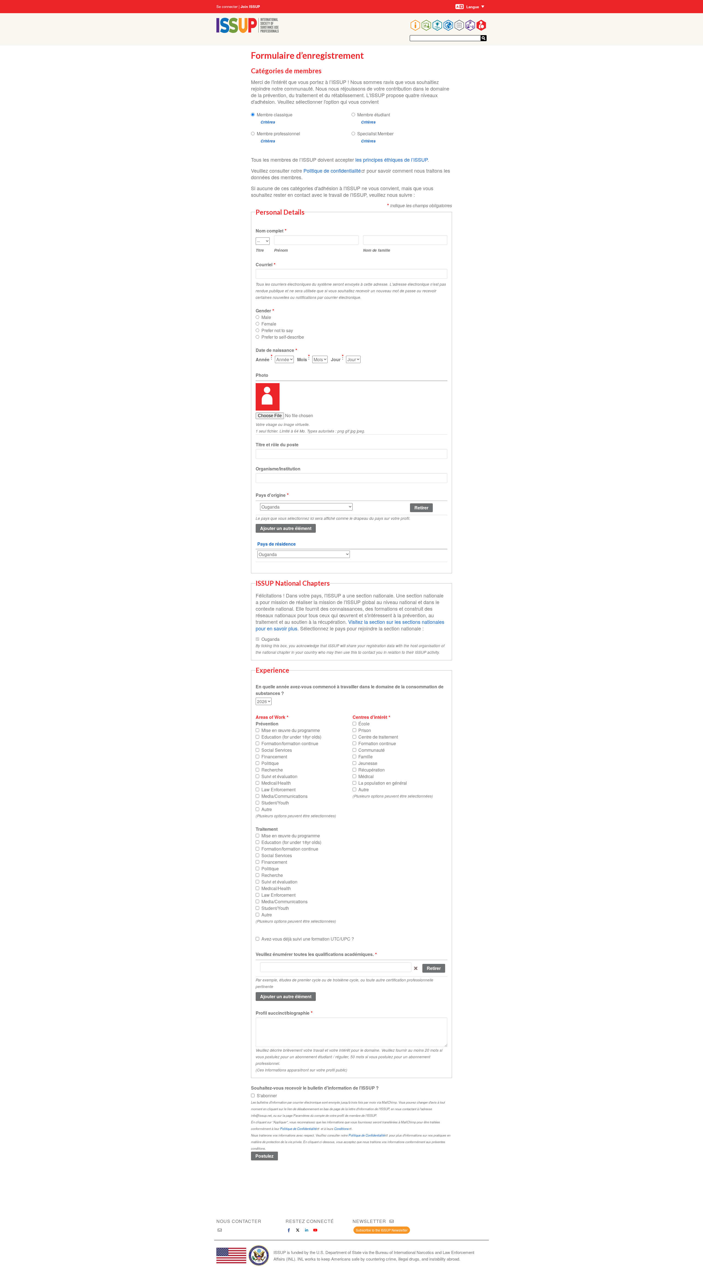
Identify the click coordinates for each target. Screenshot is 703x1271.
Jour (336, 359)
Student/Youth (275, 802)
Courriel (264, 264)
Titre (260, 250)
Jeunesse (367, 763)
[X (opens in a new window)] (297, 1230)
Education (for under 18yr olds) (291, 737)
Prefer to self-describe (282, 337)
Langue (472, 6)
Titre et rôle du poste (277, 444)
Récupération (371, 770)
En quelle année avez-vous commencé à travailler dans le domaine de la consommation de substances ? (349, 689)
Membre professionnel (278, 133)
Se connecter (227, 6)
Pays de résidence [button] (276, 544)
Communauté (371, 750)
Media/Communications (284, 796)
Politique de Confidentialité (298, 1128)
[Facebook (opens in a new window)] (289, 1230)
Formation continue (377, 743)
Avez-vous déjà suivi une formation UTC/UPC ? (307, 939)
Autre (266, 809)
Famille (365, 756)
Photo (262, 375)
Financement (274, 756)
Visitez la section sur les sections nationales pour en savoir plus (350, 625)
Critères (268, 122)
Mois (302, 359)
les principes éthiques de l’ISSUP (391, 159)
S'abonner (267, 1095)
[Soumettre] (484, 38)
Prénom (281, 250)
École (364, 723)
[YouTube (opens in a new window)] (315, 1230)
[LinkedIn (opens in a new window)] (306, 1230)
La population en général (382, 783)
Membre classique (274, 114)
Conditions (341, 1128)
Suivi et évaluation (279, 776)
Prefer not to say (277, 330)
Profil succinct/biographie (282, 1013)
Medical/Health (276, 783)
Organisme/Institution (278, 468)
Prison (364, 730)
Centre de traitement (378, 737)
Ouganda (270, 639)
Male (266, 317)
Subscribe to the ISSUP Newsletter (382, 1230)
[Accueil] (247, 31)
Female (268, 324)
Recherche (272, 770)
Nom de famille (376, 250)
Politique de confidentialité (332, 170)
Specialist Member (375, 133)
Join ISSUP (250, 6)
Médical (366, 776)
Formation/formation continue (289, 743)
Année (262, 359)
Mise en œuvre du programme (290, 730)
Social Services (276, 750)
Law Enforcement (278, 789)
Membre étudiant (373, 114)
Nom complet (269, 231)
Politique (270, 763)
